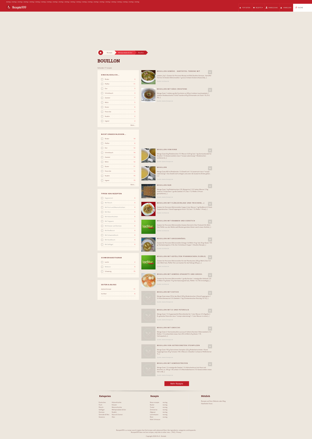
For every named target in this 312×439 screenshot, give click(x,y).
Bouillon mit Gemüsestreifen (172, 363)
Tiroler (152, 407)
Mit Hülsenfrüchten (120, 217)
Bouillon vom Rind (167, 149)
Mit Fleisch (120, 203)
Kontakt (163, 436)
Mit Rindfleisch (120, 231)
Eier (120, 89)
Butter (120, 107)
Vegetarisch (120, 198)
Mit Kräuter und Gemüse (120, 226)
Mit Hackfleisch (120, 240)
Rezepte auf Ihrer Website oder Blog (213, 401)
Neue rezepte (154, 402)
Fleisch (101, 407)
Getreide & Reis (104, 415)
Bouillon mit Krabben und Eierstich (176, 221)
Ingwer (120, 121)
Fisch (100, 405)
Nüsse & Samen (117, 415)
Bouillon (141, 53)
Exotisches (102, 402)
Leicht (120, 262)
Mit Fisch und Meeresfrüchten (120, 207)
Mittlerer (120, 267)
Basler (152, 405)
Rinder (120, 79)
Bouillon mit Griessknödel (171, 238)
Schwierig (120, 271)
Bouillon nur (164, 185)
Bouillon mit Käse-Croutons (172, 89)
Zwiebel (120, 98)
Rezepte (109, 53)
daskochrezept (118, 289)
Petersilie (120, 112)
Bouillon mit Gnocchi (168, 328)
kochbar (118, 294)
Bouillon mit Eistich (168, 292)
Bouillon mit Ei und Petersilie (173, 310)
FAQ (173, 432)
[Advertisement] (156, 29)
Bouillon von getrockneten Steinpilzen (178, 345)
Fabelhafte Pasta (206, 404)
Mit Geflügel (120, 244)
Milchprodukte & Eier (125, 53)
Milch (120, 102)
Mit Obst (120, 212)
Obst (113, 417)
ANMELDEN (287, 8)
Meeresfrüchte (117, 407)
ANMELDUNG (273, 8)
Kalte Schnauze (155, 419)
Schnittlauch (120, 93)
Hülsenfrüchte (116, 402)
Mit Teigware (120, 221)
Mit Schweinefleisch (120, 235)
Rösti (151, 417)
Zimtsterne (153, 410)
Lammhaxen (154, 415)
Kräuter (114, 405)
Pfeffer (120, 84)
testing (8, 2)
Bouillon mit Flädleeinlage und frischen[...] (180, 203)
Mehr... (133, 125)
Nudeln (120, 116)
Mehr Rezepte (176, 383)
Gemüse (101, 412)
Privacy (178, 432)
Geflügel (101, 410)
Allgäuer (153, 412)
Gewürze (102, 417)
